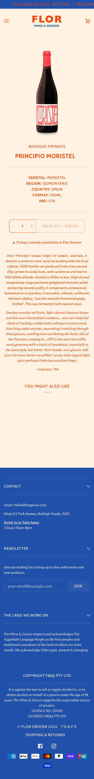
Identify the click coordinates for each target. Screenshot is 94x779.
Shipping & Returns (45, 735)
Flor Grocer (34, 727)
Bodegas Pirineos (47, 146)
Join (78, 586)
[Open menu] (11, 21)
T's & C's (69, 727)
